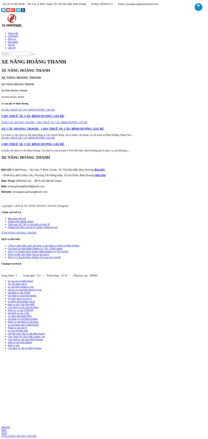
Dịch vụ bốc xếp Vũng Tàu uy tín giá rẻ (28, 254)
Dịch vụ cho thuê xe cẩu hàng (23, 322)
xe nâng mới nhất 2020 (19, 316)
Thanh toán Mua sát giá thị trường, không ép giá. (33, 227)
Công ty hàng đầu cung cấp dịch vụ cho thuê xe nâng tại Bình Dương (43, 245)
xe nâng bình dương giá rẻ (21, 301)
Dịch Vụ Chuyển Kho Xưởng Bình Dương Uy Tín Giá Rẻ (38, 251)
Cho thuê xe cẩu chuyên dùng (23, 307)
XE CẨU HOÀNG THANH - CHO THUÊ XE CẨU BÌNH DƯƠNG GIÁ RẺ (52, 128)
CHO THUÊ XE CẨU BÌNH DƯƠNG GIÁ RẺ (32, 116)
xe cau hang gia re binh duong (23, 324)
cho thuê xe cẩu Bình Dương (23, 319)
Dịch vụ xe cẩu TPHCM (20, 310)
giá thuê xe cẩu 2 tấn (18, 313)
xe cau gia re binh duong (20, 281)
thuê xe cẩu (14, 345)
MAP (4, 433)
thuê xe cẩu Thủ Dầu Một (21, 304)
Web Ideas (74, 205)
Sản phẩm (13, 42)
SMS (3, 430)
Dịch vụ (12, 39)
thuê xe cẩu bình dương (20, 342)
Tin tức (11, 44)
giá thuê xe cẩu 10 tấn (19, 292)
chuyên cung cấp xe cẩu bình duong (26, 333)
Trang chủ (13, 33)
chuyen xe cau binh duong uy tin (24, 289)
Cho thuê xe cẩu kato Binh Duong (25, 339)
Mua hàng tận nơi (17, 218)
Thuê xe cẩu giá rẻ (17, 327)
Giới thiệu (13, 36)
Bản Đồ (99, 169)
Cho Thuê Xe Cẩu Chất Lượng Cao (26, 336)
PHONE (5, 427)
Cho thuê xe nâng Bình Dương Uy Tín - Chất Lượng (35, 248)
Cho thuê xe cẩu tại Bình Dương (24, 348)
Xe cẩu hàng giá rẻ (17, 284)
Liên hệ (12, 47)
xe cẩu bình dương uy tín (20, 286)
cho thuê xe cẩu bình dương (22, 295)
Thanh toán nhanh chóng (20, 221)
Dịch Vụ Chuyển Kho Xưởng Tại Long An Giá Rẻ (34, 257)
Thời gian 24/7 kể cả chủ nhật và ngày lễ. (29, 224)
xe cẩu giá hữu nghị (18, 330)
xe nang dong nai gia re (20, 298)
